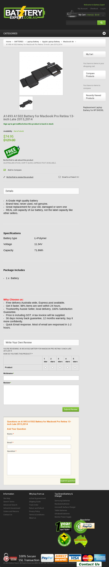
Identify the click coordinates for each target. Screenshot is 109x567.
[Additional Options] (87, 526)
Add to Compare (14, 170)
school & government (37, 498)
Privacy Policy (34, 511)
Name (10, 434)
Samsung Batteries (62, 501)
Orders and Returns (11, 511)
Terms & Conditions (36, 515)
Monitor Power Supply (63, 517)
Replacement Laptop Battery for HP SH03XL (93, 108)
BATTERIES (18, 42)
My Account (83, 9)
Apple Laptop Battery (51, 42)
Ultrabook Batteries (62, 514)
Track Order (33, 505)
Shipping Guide (35, 502)
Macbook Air (68, 42)
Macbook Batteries (62, 504)
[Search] (101, 22)
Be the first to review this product (20, 177)
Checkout (94, 9)
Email (10, 442)
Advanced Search (10, 505)
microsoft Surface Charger (65, 507)
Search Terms (8, 502)
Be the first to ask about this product (18, 160)
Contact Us (7, 515)
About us (32, 518)
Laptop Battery (33, 42)
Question (11, 451)
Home (8, 42)
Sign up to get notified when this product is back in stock (28, 124)
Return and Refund (36, 508)
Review (6, 383)
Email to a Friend (69, 177)
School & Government (11, 508)
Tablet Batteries (61, 510)
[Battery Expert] (24, 13)
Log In (103, 9)
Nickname (8, 373)
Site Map (6, 498)
